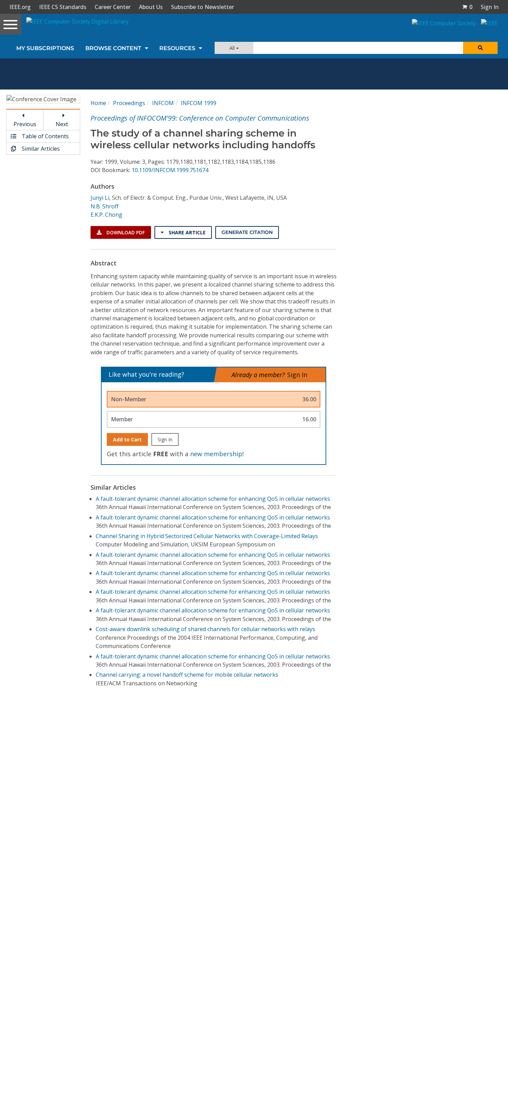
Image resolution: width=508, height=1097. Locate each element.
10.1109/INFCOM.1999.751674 (170, 170)
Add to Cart (127, 439)
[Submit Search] (480, 48)
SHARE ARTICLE (186, 232)
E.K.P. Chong (106, 214)
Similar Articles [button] (40, 148)
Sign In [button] (490, 7)
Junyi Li (100, 197)
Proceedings (129, 103)
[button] (467, 7)
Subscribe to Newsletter (202, 7)
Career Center (113, 7)
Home (98, 103)
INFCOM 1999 (198, 103)
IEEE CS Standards (62, 7)
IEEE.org (20, 7)
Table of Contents (44, 136)
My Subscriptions (45, 48)
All (232, 48)
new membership (216, 454)
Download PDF (125, 232)
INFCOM (163, 103)
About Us (151, 7)
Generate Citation (247, 232)
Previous (24, 124)
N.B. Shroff (105, 206)
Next (62, 124)
